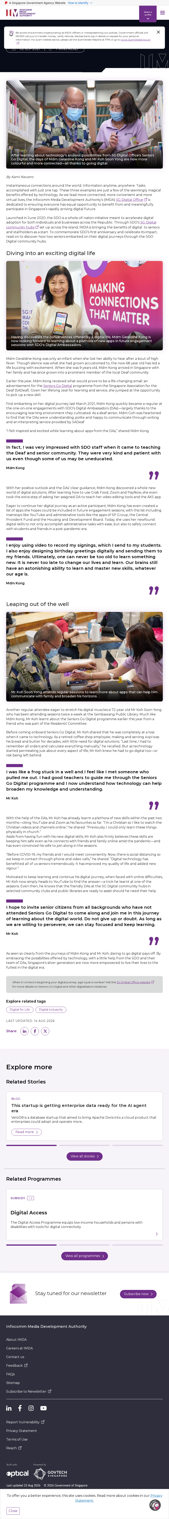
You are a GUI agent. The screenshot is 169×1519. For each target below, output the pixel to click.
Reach (11, 1448)
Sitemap (13, 1383)
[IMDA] (20, 12)
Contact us (15, 1357)
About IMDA (16, 1340)
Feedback (14, 1366)
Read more (24, 1132)
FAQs (10, 1374)
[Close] (158, 32)
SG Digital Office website (133, 982)
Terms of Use (17, 1439)
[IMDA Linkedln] (9, 1408)
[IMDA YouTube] (43, 1408)
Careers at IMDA (19, 1348)
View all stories (83, 1156)
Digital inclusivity (51, 1009)
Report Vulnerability (23, 1422)
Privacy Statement (21, 1431)
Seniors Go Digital (57, 386)
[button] (24, 1031)
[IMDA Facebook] (20, 1408)
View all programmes (82, 1256)
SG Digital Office (129, 200)
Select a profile (148, 13)
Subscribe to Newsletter (26, 1391)
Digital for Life (20, 1009)
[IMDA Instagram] (31, 1408)
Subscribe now (136, 1294)
